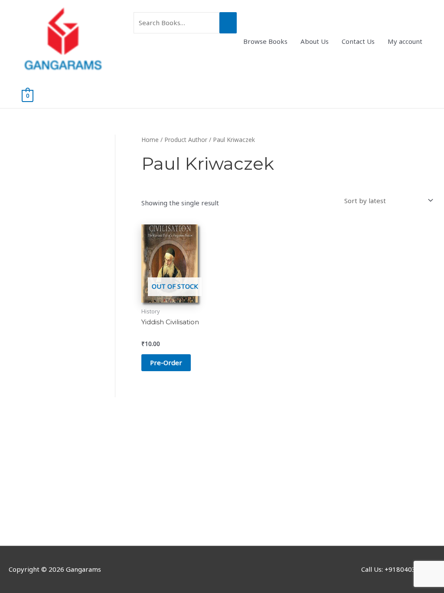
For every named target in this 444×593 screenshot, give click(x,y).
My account (405, 41)
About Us (314, 41)
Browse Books (265, 41)
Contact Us (358, 41)
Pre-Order (166, 362)
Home (150, 139)
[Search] (228, 22)
